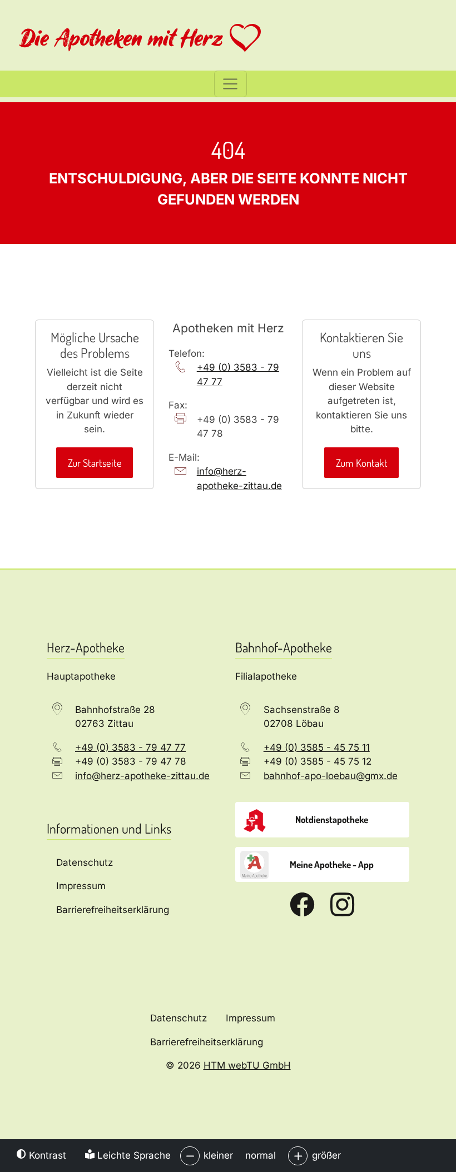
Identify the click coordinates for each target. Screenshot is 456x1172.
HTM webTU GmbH (247, 1065)
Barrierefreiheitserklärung (206, 1042)
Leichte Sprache (133, 1155)
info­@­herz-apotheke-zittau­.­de (239, 478)
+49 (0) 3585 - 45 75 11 (317, 747)
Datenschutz (178, 1018)
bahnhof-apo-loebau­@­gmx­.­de (331, 775)
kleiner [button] (218, 1155)
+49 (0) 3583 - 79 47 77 (238, 374)
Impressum (250, 1018)
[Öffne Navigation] (230, 84)
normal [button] (260, 1155)
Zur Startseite (95, 462)
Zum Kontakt (362, 462)
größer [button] (326, 1155)
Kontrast (46, 1155)
